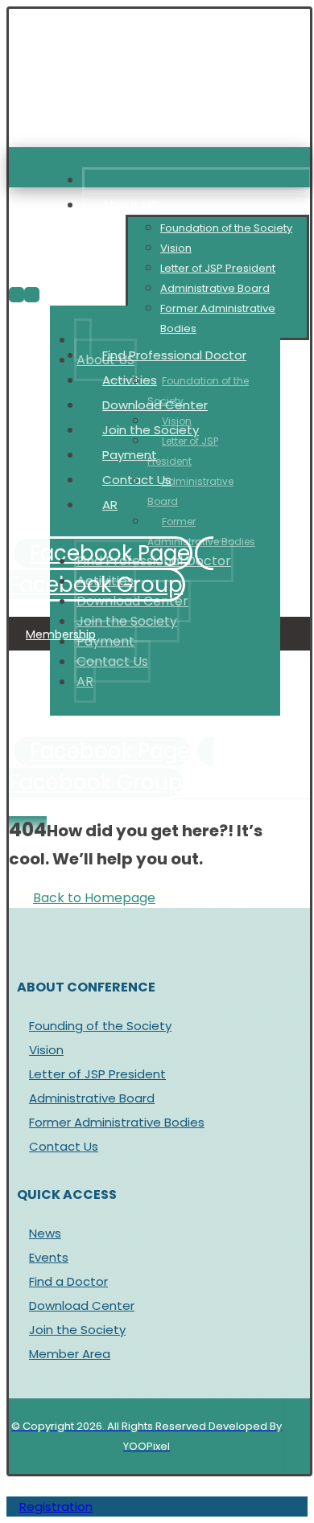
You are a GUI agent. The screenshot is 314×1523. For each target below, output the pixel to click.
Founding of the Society (100, 1025)
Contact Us (63, 1146)
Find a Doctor (68, 1281)
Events (48, 1257)
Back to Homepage (94, 898)
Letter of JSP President (97, 1073)
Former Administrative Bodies (117, 1122)
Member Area (69, 1353)
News (45, 1233)
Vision (46, 1049)
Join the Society (77, 1329)
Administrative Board (92, 1098)
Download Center (81, 1305)
